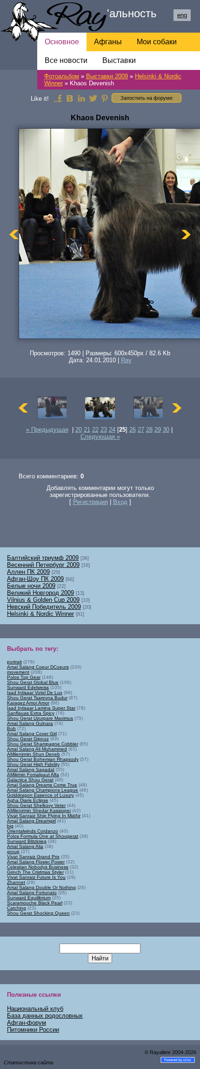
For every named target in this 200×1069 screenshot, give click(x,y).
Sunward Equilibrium (29, 897)
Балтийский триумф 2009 (43, 557)
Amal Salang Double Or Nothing (41, 887)
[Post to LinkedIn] (81, 98)
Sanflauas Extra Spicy (30, 713)
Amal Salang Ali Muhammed (37, 749)
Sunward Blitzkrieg (27, 841)
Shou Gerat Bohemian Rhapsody (43, 759)
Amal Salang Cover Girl (32, 733)
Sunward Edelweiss (28, 687)
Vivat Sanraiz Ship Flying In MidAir (43, 815)
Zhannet (16, 882)
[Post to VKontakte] (69, 98)
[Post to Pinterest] (104, 98)
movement (18, 672)
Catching (16, 907)
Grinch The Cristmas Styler (35, 872)
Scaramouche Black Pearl (34, 902)
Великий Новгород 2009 (40, 592)
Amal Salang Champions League (42, 790)
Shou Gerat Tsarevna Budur (37, 697)
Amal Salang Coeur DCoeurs (38, 666)
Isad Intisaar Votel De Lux (34, 692)
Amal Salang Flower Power (36, 861)
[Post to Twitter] (93, 98)
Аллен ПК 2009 (28, 571)
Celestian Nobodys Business (37, 866)
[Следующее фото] (186, 234)
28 (149, 429)
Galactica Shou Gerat (30, 779)
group (13, 851)
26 (132, 429)
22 (95, 429)
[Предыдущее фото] (14, 234)
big (10, 825)
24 (112, 429)
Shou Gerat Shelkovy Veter (36, 805)
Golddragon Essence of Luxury (40, 795)
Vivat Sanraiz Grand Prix (33, 856)
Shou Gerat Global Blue (33, 682)
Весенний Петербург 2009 (43, 564)
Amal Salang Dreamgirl (31, 820)
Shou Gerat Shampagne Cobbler (42, 743)
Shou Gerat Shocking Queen (38, 913)
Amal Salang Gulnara (30, 723)
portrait (14, 661)
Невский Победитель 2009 (44, 606)
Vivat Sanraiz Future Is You (36, 877)
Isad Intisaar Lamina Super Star (41, 707)
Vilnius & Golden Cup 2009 (43, 599)
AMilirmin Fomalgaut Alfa (33, 774)
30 (166, 429)
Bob (11, 728)
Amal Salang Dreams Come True (42, 784)
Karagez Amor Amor (28, 702)
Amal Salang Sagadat (30, 769)
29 (157, 429)
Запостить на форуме (146, 98)
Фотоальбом (61, 76)
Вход (120, 501)
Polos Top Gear (23, 677)
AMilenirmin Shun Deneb (33, 754)
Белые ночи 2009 (31, 585)
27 (141, 429)
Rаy (126, 360)
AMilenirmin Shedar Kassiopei (39, 810)
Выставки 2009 (107, 76)
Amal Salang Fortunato (32, 892)
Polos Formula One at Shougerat (42, 836)
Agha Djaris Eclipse (27, 800)
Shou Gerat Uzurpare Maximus (40, 718)
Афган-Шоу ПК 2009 (35, 578)
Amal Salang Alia (25, 846)
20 (78, 429)
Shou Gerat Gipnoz (28, 738)
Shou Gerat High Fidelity (33, 764)
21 (87, 429)
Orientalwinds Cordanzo (32, 831)
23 (103, 429)
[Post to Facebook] (58, 98)
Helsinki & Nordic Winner (40, 613)
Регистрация (90, 501)
